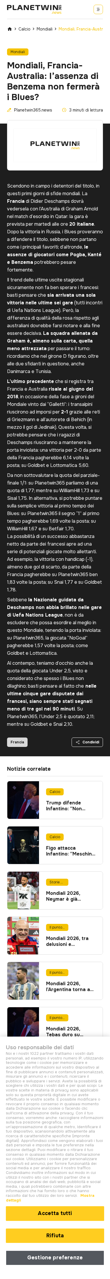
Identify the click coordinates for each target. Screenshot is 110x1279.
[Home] (9, 29)
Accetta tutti (55, 1213)
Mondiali (45, 29)
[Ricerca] (98, 9)
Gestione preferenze (55, 1257)
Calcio (24, 29)
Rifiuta (55, 1235)
